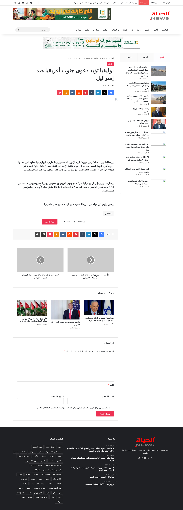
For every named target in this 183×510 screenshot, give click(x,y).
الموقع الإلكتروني (57, 396)
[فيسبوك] (111, 92)
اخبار (16, 452)
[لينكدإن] (98, 92)
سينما (29, 488)
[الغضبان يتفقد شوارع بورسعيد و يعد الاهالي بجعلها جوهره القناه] (158, 136)
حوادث (105, 30)
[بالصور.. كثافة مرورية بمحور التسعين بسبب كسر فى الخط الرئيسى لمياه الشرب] (158, 99)
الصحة (35, 474)
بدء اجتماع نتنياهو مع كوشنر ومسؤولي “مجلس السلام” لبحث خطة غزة (99, 319)
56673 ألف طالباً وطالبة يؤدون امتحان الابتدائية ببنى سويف (137, 158)
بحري (47, 479)
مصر (23, 497)
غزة (60, 493)
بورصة (33, 479)
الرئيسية (164, 30)
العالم (102, 58)
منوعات (79, 30)
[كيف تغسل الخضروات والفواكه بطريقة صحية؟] (158, 173)
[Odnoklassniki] (66, 92)
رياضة (139, 30)
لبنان (52, 497)
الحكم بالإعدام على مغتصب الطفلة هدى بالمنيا (138, 182)
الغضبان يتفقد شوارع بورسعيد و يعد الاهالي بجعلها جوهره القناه (137, 133)
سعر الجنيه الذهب (55, 488)
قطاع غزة (20, 493)
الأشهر (162, 57)
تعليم (87, 30)
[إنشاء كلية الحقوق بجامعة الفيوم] (158, 112)
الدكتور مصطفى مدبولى (53, 465)
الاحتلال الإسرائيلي (24, 456)
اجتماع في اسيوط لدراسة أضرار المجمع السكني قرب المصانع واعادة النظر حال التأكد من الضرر (137, 71)
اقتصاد (44, 456)
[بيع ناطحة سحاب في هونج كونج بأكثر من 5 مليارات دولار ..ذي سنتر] (158, 148)
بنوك (40, 479)
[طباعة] (37, 234)
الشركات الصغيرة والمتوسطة (51, 474)
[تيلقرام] (138, 458)
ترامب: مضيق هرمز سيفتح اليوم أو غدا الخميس (65, 323)
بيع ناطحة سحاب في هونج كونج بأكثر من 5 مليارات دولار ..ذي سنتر (137, 147)
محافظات (115, 30)
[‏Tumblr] (91, 92)
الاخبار (59, 461)
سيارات (96, 30)
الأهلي (36, 456)
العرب (20, 474)
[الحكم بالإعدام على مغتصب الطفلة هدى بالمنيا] (158, 185)
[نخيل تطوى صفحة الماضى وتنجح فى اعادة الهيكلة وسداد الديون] (158, 86)
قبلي (29, 493)
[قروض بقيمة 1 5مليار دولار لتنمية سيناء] (158, 124)
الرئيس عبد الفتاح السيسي (52, 470)
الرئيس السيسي (36, 465)
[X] (104, 92)
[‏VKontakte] (72, 92)
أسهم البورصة (37, 447)
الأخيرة (145, 57)
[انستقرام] (141, 458)
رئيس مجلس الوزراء (37, 483)
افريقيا (52, 456)
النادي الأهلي (57, 479)
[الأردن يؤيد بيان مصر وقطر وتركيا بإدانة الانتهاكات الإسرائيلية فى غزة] (32, 308)
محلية (30, 497)
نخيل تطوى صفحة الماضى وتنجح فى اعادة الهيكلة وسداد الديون (137, 85)
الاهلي (43, 461)
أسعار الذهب (50, 447)
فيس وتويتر (38, 493)
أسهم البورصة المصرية (53, 452)
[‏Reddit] (79, 92)
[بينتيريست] (85, 92)
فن (132, 30)
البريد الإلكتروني (107, 396)
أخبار (156, 30)
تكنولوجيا (24, 479)
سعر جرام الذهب (40, 488)
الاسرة (51, 461)
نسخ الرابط (49, 222)
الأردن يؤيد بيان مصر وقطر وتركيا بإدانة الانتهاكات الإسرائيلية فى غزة (33, 319)
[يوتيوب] (145, 458)
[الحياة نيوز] (160, 15)
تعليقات (129, 57)
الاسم (111, 385)
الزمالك (37, 470)
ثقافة (125, 30)
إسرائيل (32, 452)
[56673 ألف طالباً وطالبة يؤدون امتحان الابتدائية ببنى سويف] (158, 161)
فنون (47, 493)
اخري (59, 456)
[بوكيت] (59, 92)
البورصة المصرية (31, 461)
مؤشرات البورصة (41, 497)
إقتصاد (147, 30)
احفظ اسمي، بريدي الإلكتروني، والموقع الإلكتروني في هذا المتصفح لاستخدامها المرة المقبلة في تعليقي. (74, 408)
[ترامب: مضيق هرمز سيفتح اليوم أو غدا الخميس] (65, 309)
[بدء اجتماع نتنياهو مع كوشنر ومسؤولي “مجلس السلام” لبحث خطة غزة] (99, 307)
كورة (59, 497)
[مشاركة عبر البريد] (43, 234)
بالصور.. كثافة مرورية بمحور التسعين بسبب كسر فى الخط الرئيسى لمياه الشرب (137, 98)
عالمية (21, 488)
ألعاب (40, 452)
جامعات (58, 483)
